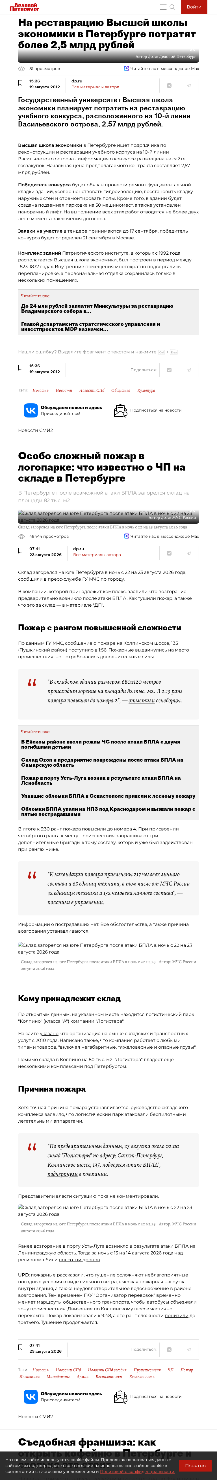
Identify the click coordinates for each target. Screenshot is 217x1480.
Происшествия (147, 1370)
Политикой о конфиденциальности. (137, 1471)
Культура (146, 390)
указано (49, 1033)
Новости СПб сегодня (107, 1370)
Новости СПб (91, 390)
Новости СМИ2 (35, 430)
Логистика (29, 1377)
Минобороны (58, 1377)
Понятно (195, 1465)
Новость (40, 390)
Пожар (187, 1370)
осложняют (130, 1275)
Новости (64, 390)
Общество (120, 390)
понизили (176, 1315)
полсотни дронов (79, 1259)
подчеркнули (62, 1174)
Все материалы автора (95, 86)
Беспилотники (109, 1377)
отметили (142, 700)
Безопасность (142, 1377)
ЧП (170, 1370)
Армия (82, 1377)
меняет (27, 1302)
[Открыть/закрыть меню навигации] (163, 7)
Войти (194, 7)
